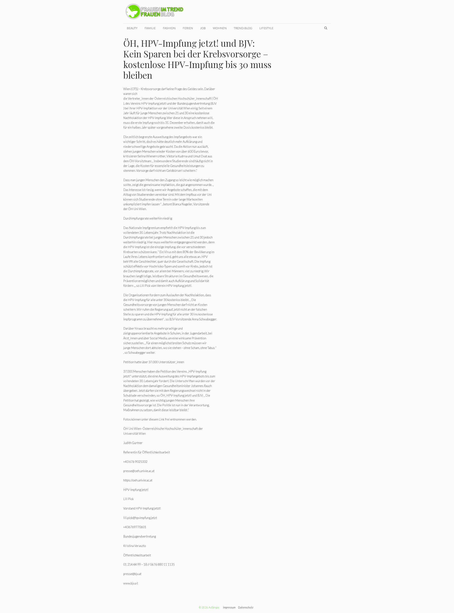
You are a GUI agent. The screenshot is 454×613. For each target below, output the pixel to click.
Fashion (169, 28)
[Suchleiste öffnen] (326, 28)
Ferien (188, 28)
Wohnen (220, 28)
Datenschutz (245, 607)
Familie (150, 28)
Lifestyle (266, 28)
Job (203, 28)
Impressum (229, 607)
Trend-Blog (243, 28)
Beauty (132, 28)
